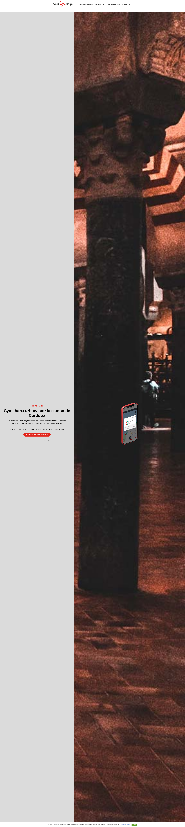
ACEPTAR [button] (134, 824)
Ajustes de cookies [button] (125, 824)
